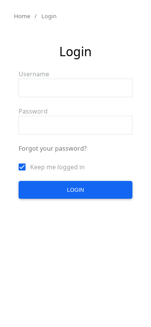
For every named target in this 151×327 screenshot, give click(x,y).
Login (75, 190)
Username (34, 74)
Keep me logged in (57, 167)
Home (22, 16)
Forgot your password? (53, 148)
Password (33, 111)
